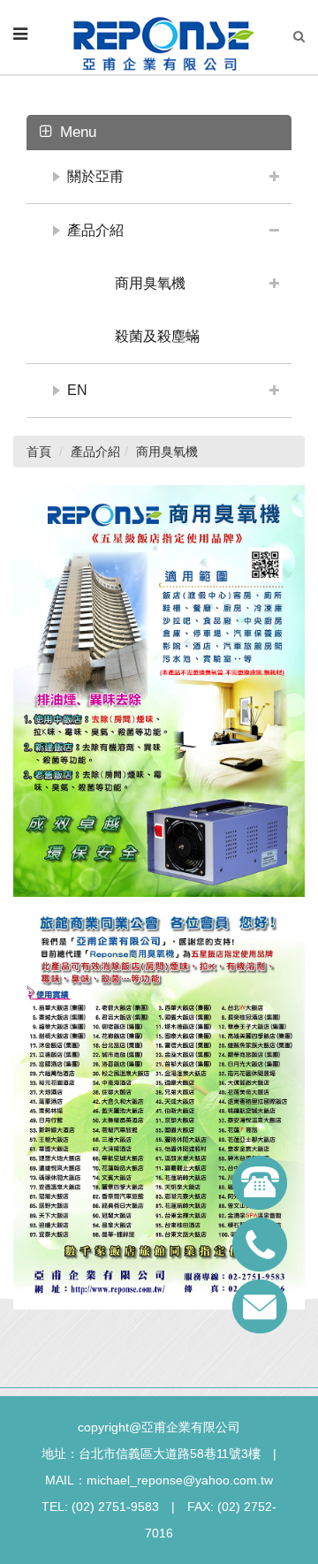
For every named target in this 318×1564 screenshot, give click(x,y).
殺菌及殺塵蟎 (157, 336)
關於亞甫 (95, 176)
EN (77, 390)
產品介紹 (95, 230)
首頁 (38, 451)
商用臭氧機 (150, 283)
